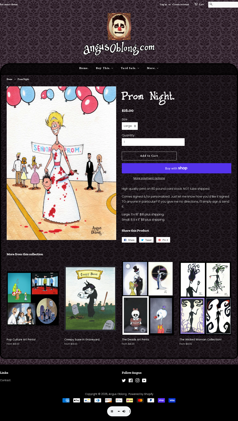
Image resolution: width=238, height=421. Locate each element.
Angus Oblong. (118, 394)
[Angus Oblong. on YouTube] (144, 381)
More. (152, 68)
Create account (181, 4)
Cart (201, 4)
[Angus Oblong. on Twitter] (124, 381)
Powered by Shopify (140, 394)
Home (9, 79)
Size (124, 119)
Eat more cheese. (9, 4)
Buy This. (103, 68)
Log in (163, 4)
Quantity (128, 135)
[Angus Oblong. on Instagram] (137, 381)
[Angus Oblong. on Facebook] (130, 381)
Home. (84, 68)
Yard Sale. (129, 68)
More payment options (149, 178)
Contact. (5, 380)
